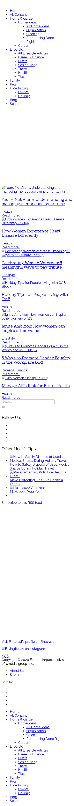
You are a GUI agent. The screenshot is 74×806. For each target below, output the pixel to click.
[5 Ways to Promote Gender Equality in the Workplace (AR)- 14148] (37, 350)
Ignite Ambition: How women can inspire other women (33, 328)
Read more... (11, 215)
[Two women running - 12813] (25, 378)
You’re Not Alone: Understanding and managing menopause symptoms (37, 201)
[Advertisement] (37, 145)
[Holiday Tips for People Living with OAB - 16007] (37, 287)
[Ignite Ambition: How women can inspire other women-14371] (37, 318)
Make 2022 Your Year (26, 492)
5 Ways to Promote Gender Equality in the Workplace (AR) (36, 360)
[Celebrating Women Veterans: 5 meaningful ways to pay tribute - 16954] (37, 255)
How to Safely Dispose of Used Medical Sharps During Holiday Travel (40, 466)
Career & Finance (14, 370)
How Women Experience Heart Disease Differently (31, 233)
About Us (17, 671)
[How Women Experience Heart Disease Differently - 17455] (37, 223)
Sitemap (16, 675)
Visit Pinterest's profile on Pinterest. (28, 642)
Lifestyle (8, 275)
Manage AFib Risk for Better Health (36, 386)
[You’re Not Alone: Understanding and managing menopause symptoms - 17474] (37, 191)
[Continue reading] (41, 461)
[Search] (3, 406)
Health (7, 211)
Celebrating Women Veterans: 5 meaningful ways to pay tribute (32, 265)
